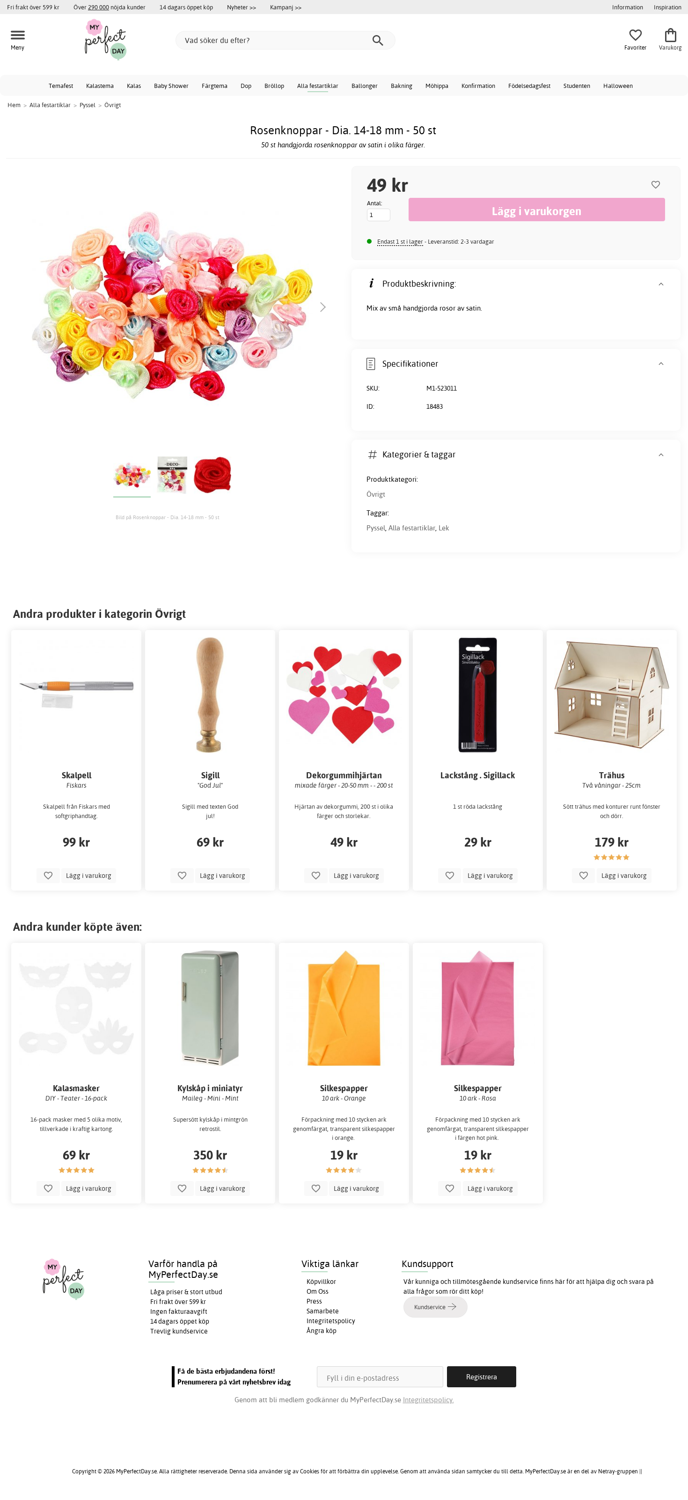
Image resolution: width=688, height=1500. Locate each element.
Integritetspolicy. (428, 1399)
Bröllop (274, 85)
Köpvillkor (321, 1281)
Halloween (618, 85)
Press (314, 1301)
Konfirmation (478, 85)
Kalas (134, 85)
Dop (246, 85)
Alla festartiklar (317, 85)
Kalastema (100, 85)
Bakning (401, 85)
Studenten (577, 85)
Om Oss (318, 1291)
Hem (14, 105)
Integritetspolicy (331, 1321)
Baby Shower (171, 85)
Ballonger (364, 85)
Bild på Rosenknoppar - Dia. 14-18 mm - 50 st (168, 517)
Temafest (61, 85)
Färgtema (214, 85)
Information (627, 7)
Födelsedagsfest (529, 85)
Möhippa (436, 85)
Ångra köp (322, 1330)
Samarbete (323, 1311)
